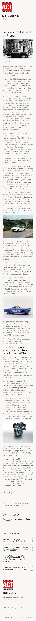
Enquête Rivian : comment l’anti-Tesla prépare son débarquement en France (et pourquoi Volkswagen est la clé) (15, 558)
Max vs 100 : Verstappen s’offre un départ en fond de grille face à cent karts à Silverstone (15, 549)
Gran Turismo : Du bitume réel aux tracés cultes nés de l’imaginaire (15, 540)
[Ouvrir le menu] (3, 22)
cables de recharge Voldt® (12, 608)
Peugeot (11, 493)
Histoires (18, 62)
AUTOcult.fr (10, 16)
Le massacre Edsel (7, 504)
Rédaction (10, 62)
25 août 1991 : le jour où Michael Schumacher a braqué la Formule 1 (15, 568)
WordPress (30, 617)
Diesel (5, 493)
